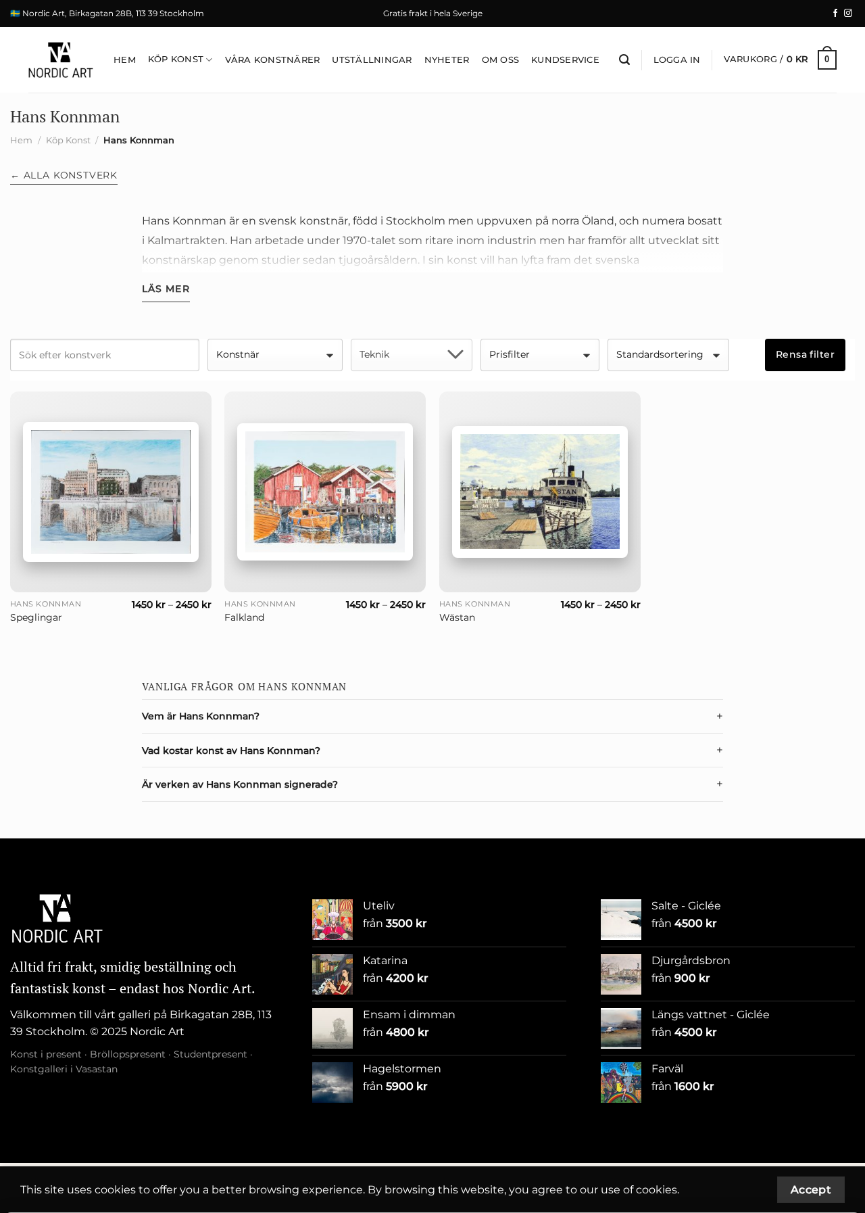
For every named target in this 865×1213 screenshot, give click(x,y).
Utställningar (372, 60)
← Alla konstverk (64, 175)
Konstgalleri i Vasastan (64, 1069)
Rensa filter (805, 354)
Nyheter (447, 60)
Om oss (501, 60)
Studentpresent (210, 1054)
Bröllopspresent (128, 1054)
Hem (125, 60)
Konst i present (46, 1054)
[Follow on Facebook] (835, 13)
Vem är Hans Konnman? (201, 716)
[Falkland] (325, 492)
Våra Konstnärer (272, 60)
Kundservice (565, 60)
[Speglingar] (110, 492)
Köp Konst (175, 59)
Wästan (457, 617)
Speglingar (36, 617)
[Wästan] (540, 491)
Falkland (244, 617)
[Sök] (624, 60)
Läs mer (166, 288)
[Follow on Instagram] (848, 13)
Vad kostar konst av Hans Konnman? (231, 750)
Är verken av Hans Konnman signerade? (240, 784)
